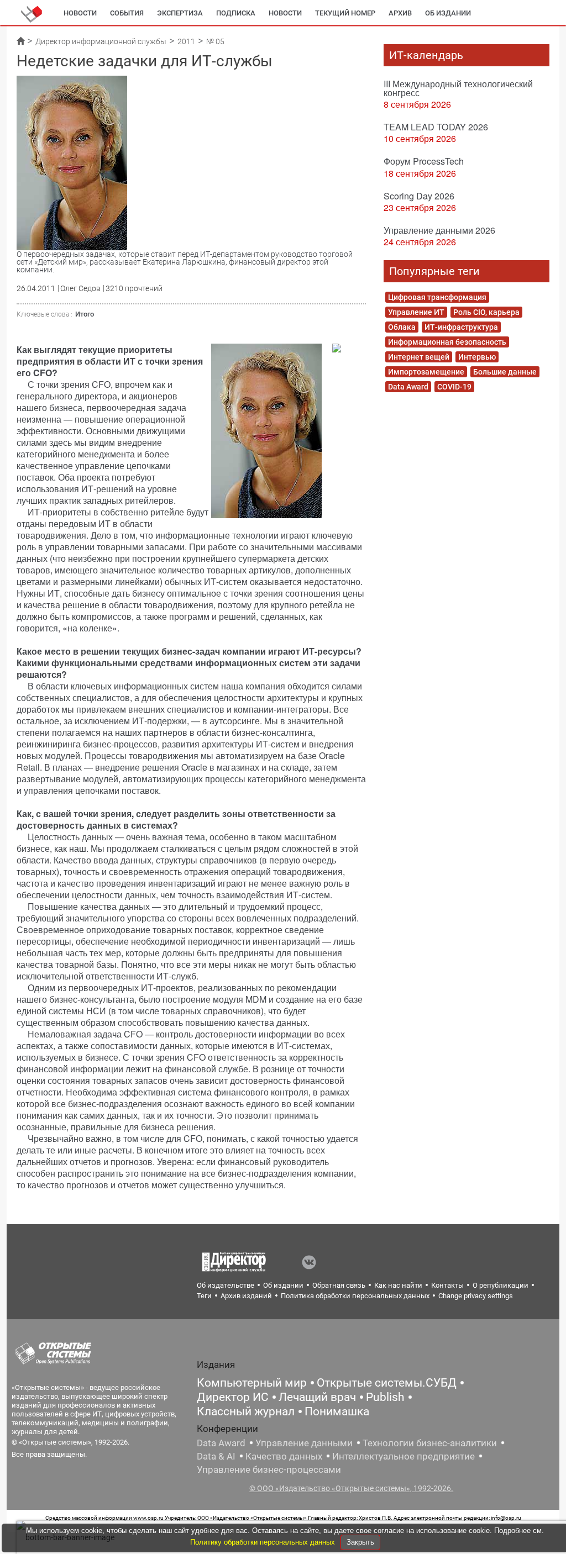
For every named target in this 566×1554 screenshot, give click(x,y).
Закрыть (360, 1542)
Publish (385, 1397)
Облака (402, 327)
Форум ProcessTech (424, 161)
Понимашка (337, 1411)
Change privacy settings (475, 1296)
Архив (400, 13)
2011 (186, 41)
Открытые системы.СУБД (387, 1382)
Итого (84, 314)
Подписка (235, 13)
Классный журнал (246, 1411)
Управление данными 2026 (439, 230)
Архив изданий (246, 1296)
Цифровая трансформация (437, 297)
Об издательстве (225, 1285)
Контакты (447, 1285)
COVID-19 (454, 386)
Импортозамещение (426, 371)
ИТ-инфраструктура (461, 327)
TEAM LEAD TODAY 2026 (436, 126)
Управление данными (304, 1442)
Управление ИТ (416, 312)
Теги (204, 1296)
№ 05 (215, 41)
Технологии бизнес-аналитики (430, 1442)
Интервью (477, 356)
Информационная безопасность (447, 342)
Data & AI (216, 1456)
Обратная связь (338, 1285)
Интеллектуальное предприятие (403, 1456)
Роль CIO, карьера (486, 312)
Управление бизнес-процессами (269, 1469)
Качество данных (283, 1456)
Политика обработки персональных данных (355, 1296)
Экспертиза (180, 13)
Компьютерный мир (252, 1382)
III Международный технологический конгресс (458, 88)
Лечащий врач (317, 1397)
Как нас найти (398, 1285)
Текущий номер (345, 13)
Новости (80, 13)
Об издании (448, 13)
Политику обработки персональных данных (263, 1542)
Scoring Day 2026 (419, 195)
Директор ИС (233, 1397)
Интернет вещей (418, 356)
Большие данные (505, 371)
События (127, 13)
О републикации (500, 1285)
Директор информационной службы (100, 41)
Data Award (408, 386)
